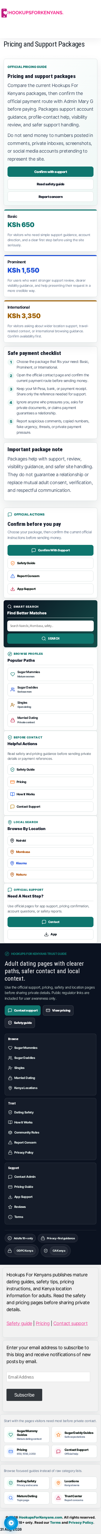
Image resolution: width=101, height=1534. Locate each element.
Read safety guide (50, 184)
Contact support (70, 1323)
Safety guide (19, 1323)
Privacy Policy (81, 1522)
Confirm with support (50, 172)
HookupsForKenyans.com (40, 1517)
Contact (54, 922)
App (54, 934)
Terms (55, 1522)
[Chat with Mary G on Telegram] (11, 1523)
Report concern (51, 197)
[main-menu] (2, 31)
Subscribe (24, 1395)
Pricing (43, 1323)
